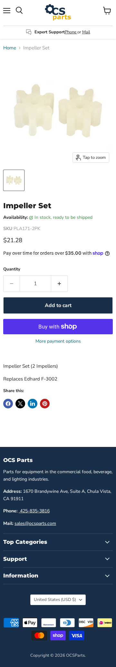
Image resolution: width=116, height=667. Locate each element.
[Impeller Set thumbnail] (14, 180)
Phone (71, 32)
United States (55, 600)
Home (9, 48)
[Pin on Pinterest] (45, 403)
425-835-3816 (34, 511)
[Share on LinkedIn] (32, 403)
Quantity (11, 269)
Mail (86, 32)
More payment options (58, 341)
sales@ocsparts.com (35, 523)
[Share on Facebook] (8, 403)
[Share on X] (20, 403)
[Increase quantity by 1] (59, 283)
